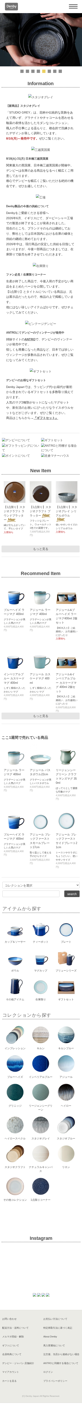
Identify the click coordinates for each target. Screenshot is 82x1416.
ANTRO (29, 339)
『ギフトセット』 (46, 418)
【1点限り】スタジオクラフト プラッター (40, 511)
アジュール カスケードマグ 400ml (40, 678)
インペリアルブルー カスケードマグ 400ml (14, 678)
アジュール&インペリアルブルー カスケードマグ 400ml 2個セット (66, 683)
